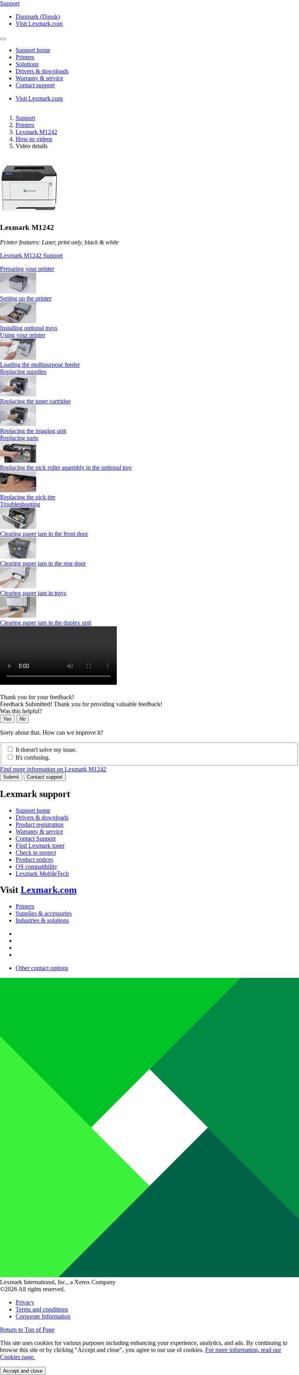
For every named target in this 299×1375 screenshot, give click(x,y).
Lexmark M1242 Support (31, 255)
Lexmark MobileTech (42, 873)
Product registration (39, 824)
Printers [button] (25, 57)
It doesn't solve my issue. (46, 749)
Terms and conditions (42, 1309)
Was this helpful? (21, 711)
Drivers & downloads (42, 817)
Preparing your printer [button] (27, 268)
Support (25, 118)
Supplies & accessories (44, 913)
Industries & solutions (42, 920)
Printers (25, 125)
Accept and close (22, 1371)
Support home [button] (33, 50)
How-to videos (34, 139)
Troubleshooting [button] (20, 504)
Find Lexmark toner (40, 845)
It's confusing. (33, 757)
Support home (33, 810)
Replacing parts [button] (19, 438)
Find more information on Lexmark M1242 (53, 769)
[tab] (149, 268)
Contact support (45, 777)
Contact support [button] (35, 85)
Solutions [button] (27, 64)
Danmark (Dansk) (38, 16)
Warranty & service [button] (39, 78)
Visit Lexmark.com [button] (39, 23)
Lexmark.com (49, 890)
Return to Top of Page (27, 1329)
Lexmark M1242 (36, 132)
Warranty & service (39, 831)
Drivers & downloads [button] (42, 71)
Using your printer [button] (22, 335)
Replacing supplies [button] (23, 371)
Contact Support (36, 838)
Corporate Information (43, 1316)
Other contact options (42, 968)
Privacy (25, 1302)
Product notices (34, 859)
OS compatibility (36, 866)
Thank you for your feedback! (37, 697)
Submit (11, 777)
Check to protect (36, 852)
